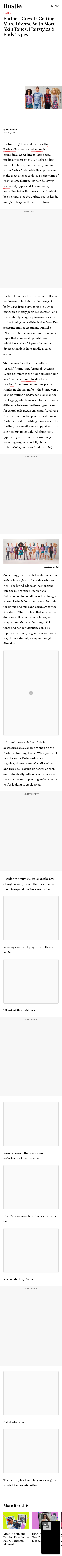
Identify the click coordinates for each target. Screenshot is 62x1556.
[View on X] (31, 918)
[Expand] (45, 1524)
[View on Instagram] (31, 693)
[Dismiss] (56, 1524)
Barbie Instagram (60, 97)
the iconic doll (42, 296)
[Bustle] (12, 6)
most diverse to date (24, 175)
